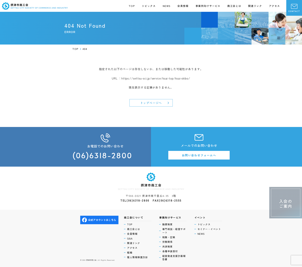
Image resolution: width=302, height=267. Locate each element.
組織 (129, 252)
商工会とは (234, 6)
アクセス (274, 6)
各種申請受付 (170, 251)
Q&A (130, 238)
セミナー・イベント (209, 229)
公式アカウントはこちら (102, 220)
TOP (132, 6)
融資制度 (167, 224)
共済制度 (167, 246)
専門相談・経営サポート (174, 230)
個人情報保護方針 (137, 257)
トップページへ (151, 103)
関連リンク (255, 6)
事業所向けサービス (208, 6)
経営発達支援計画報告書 (174, 257)
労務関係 (167, 241)
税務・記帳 (168, 237)
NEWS (167, 6)
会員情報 (182, 6)
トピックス (149, 6)
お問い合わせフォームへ (199, 155)
